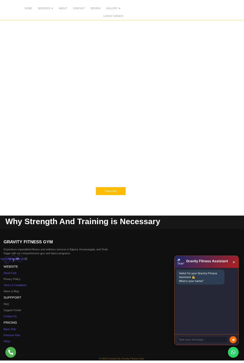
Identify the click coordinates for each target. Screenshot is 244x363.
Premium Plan (12, 335)
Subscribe (111, 191)
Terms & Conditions (15, 285)
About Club (10, 272)
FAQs (7, 341)
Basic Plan (10, 329)
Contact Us (10, 316)
